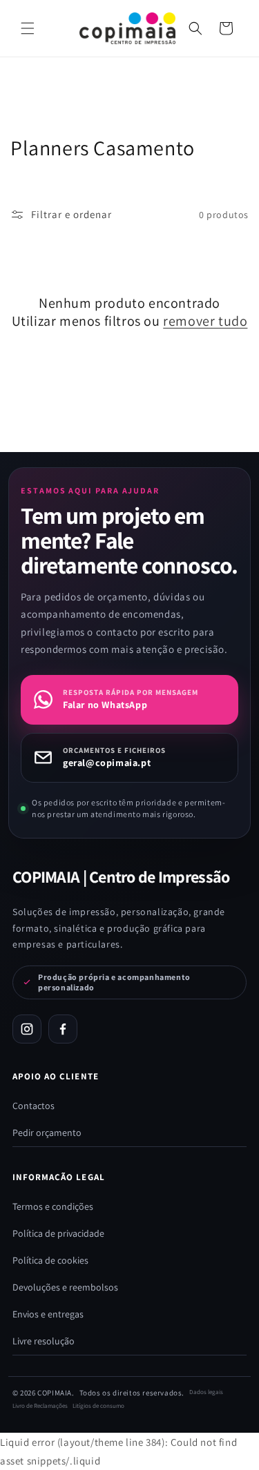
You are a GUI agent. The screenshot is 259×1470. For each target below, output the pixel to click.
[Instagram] (26, 1029)
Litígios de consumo (98, 1406)
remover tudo (205, 321)
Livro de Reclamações (40, 1406)
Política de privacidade (58, 1233)
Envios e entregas (48, 1314)
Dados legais (206, 1392)
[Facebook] (62, 1029)
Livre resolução (43, 1341)
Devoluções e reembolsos (65, 1287)
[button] (195, 28)
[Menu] (27, 28)
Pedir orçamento (46, 1132)
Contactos (33, 1105)
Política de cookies (50, 1260)
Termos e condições (52, 1206)
